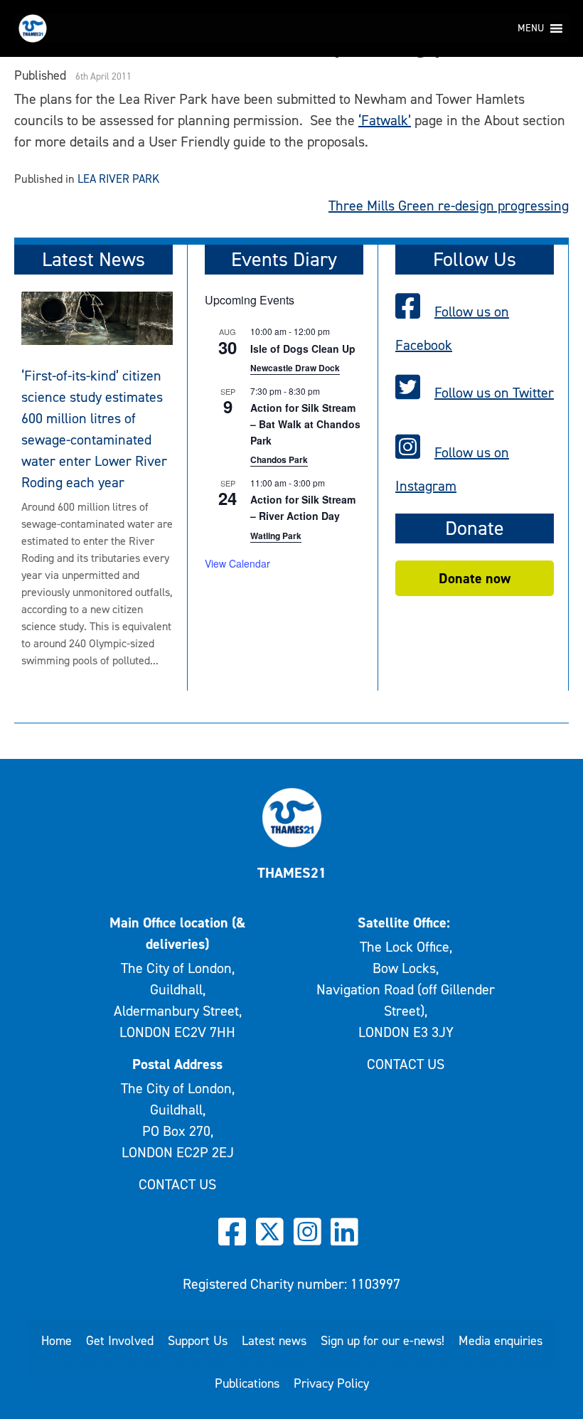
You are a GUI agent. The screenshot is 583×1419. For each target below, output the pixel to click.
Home (56, 1340)
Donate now (474, 578)
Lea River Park (118, 178)
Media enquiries (500, 1340)
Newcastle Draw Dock (295, 367)
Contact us (177, 1184)
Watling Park (275, 535)
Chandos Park (279, 459)
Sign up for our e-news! (382, 1340)
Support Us (198, 1340)
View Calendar (237, 563)
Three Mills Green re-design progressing (448, 205)
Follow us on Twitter (494, 392)
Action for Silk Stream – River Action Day (302, 507)
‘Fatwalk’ (384, 120)
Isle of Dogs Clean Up (302, 348)
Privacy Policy (331, 1383)
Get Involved (120, 1340)
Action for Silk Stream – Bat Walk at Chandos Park (305, 423)
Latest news (274, 1340)
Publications (247, 1383)
